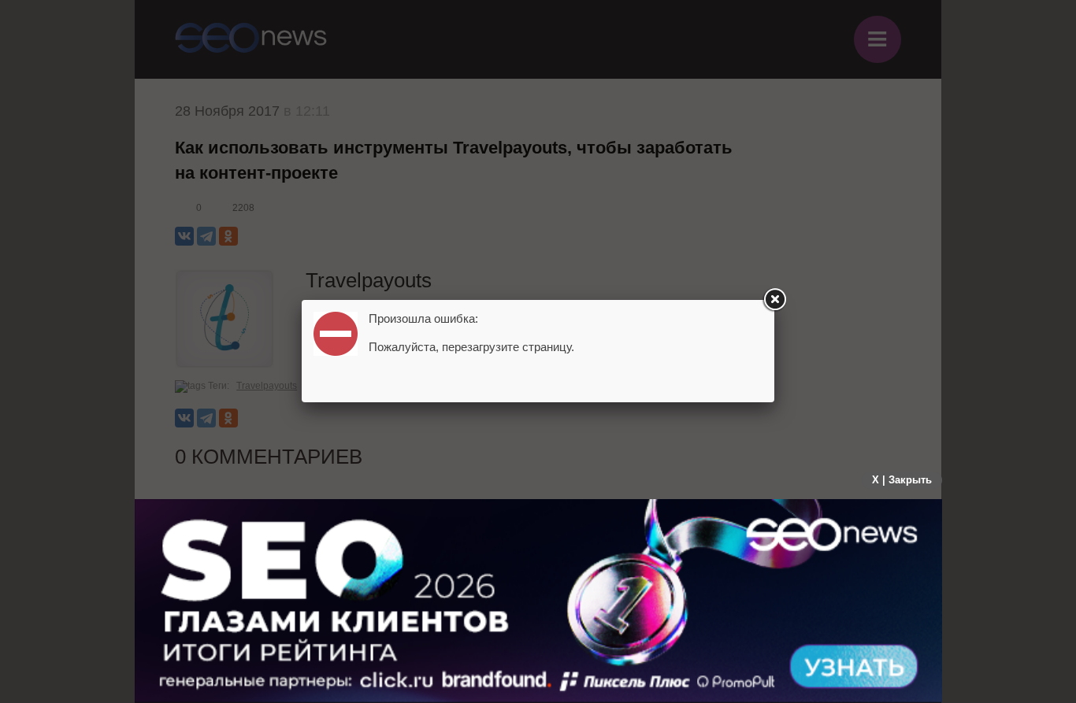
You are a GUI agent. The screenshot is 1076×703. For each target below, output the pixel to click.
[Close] (774, 300)
